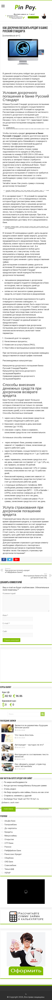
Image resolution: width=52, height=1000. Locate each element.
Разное (7, 847)
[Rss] (26, 994)
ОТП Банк (8, 843)
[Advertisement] (19, 665)
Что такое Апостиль (24, 735)
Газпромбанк (10, 824)
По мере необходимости (15, 782)
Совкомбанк (10, 865)
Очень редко (10, 789)
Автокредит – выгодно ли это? (29, 745)
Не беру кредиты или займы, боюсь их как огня (26, 792)
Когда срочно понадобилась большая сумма (25, 785)
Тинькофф (9, 869)
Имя (5, 615)
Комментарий (9, 593)
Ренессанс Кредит (13, 854)
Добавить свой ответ (10, 802)
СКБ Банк (8, 861)
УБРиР (7, 873)
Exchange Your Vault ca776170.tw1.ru (21, 799)
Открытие (9, 839)
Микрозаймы (10, 835)
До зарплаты (10, 828)
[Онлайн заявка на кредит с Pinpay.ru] (26, 6)
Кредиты (8, 832)
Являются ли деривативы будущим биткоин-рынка (31, 726)
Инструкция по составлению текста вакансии (31, 755)
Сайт (5, 631)
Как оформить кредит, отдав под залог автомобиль (30, 765)
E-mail (6, 623)
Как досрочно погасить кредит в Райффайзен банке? (17, 570)
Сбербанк (9, 858)
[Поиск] (43, 714)
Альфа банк (9, 821)
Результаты (44, 809)
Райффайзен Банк (12, 850)
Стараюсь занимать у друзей (17, 795)
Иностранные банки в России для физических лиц (35, 576)
